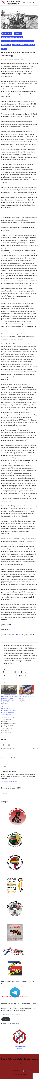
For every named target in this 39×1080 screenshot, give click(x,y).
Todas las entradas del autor (9, 781)
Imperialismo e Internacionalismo (23, 45)
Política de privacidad (19, 1074)
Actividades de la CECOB (19, 1047)
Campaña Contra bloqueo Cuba (12, 37)
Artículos (18, 33)
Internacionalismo (6, 751)
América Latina (7, 33)
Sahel (4, 48)
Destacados (6, 45)
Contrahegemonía (6, 748)
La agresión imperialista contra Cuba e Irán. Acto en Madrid (26, 696)
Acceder (29, 2)
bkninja (28, 1071)
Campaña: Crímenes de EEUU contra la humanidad (17, 41)
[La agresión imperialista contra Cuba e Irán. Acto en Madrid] (26, 689)
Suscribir (5, 1019)
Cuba (14, 748)
